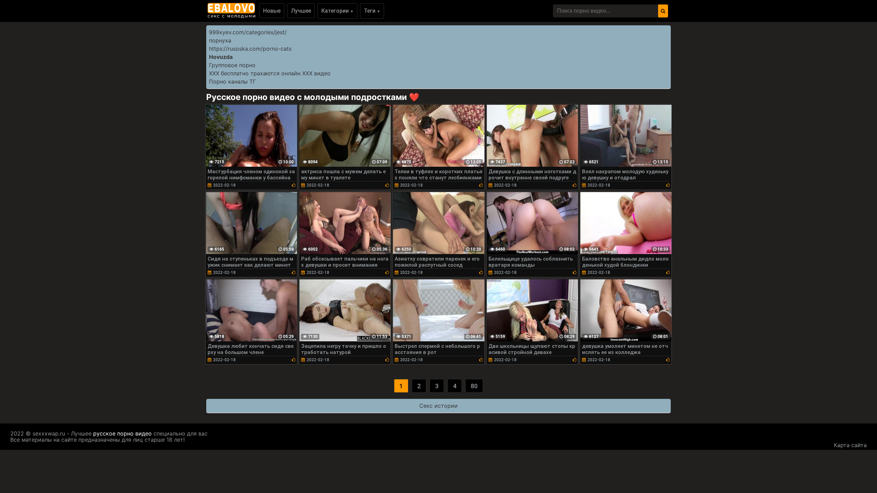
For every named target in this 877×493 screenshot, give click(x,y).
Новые (272, 11)
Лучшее (301, 11)
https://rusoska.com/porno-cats (250, 48)
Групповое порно (232, 65)
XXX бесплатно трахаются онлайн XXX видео (270, 73)
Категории (337, 11)
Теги (372, 11)
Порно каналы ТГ (232, 81)
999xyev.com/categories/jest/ (248, 32)
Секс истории (438, 405)
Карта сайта (850, 445)
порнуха (220, 40)
